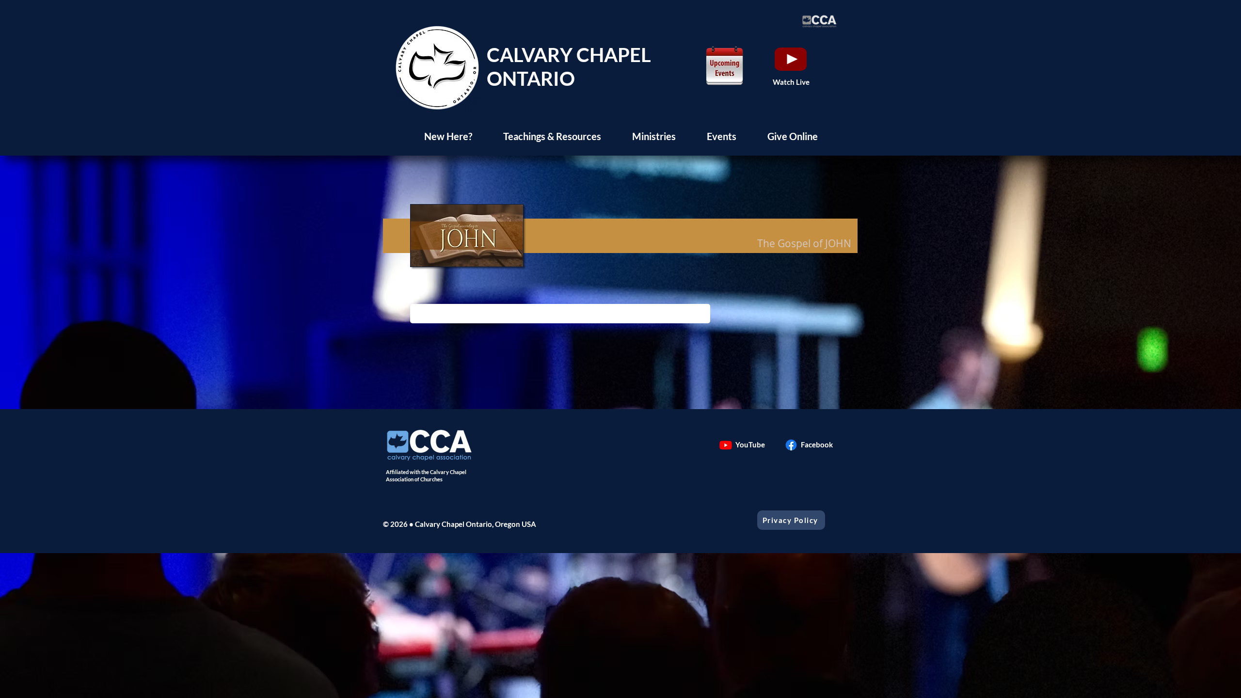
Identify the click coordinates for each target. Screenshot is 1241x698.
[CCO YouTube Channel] (725, 445)
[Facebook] (791, 445)
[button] (448, 136)
